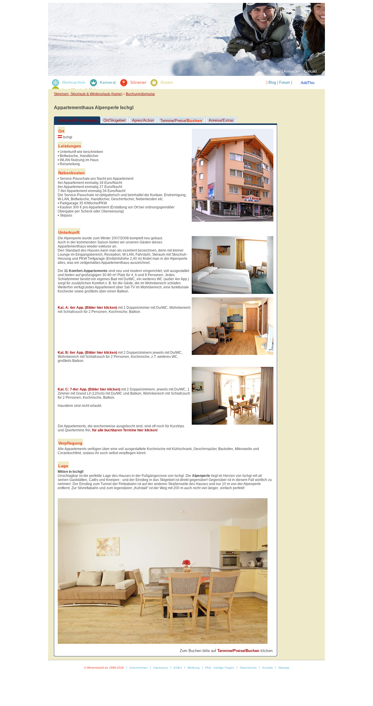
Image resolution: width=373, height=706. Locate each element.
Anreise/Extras (221, 120)
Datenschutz (248, 667)
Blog (272, 82)
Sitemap (283, 667)
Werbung (193, 667)
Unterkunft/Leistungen (77, 120)
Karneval (108, 82)
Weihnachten (74, 82)
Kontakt (310, 71)
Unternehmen (138, 667)
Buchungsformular (140, 94)
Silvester (138, 82)
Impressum (160, 667)
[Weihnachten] (55, 82)
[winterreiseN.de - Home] (92, 19)
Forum (284, 82)
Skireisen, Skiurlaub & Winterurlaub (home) (88, 94)
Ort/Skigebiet (114, 120)
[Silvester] (123, 82)
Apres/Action (143, 120)
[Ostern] (153, 82)
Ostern (167, 82)
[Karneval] (93, 82)
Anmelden (292, 71)
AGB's (177, 667)
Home (276, 71)
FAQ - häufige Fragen (219, 667)
